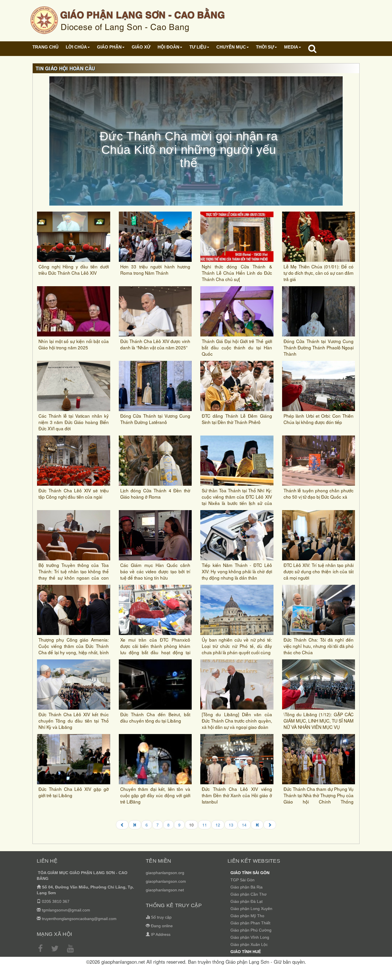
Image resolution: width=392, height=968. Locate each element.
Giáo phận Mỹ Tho (247, 915)
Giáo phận (109, 46)
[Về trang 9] (122, 824)
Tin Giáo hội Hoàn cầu (65, 68)
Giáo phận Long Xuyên (251, 908)
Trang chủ (45, 46)
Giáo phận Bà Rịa (246, 887)
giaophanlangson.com (166, 881)
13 (231, 825)
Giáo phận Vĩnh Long (249, 937)
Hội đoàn (168, 46)
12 (218, 825)
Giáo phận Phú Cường (250, 930)
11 (204, 825)
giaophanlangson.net (165, 890)
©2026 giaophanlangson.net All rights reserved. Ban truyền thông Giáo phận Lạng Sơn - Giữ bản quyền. (196, 961)
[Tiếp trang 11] (269, 824)
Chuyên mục (231, 46)
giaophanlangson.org (165, 872)
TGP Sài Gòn (242, 880)
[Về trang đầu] (135, 824)
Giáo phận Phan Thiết (250, 923)
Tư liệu (197, 46)
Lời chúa (76, 46)
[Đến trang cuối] (257, 824)
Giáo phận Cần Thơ (248, 894)
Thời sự (265, 46)
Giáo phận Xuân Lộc (249, 944)
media (291, 46)
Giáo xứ (141, 46)
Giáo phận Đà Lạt (246, 901)
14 (244, 825)
